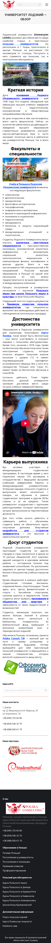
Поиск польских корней (15, 917)
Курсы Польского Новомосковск (19, 900)
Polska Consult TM (14, 638)
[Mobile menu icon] (46, 4)
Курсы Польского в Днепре (16, 887)
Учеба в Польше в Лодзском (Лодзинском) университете (22, 186)
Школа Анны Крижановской (17, 904)
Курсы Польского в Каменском (18, 896)
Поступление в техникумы (16, 861)
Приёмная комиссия (13, 866)
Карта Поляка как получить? (17, 921)
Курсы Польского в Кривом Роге (19, 891)
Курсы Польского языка (15, 882)
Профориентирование (14, 870)
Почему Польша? (11, 853)
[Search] (40, 4)
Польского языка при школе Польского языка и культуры (25, 293)
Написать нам (10, 926)
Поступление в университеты (18, 857)
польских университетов (20, 43)
